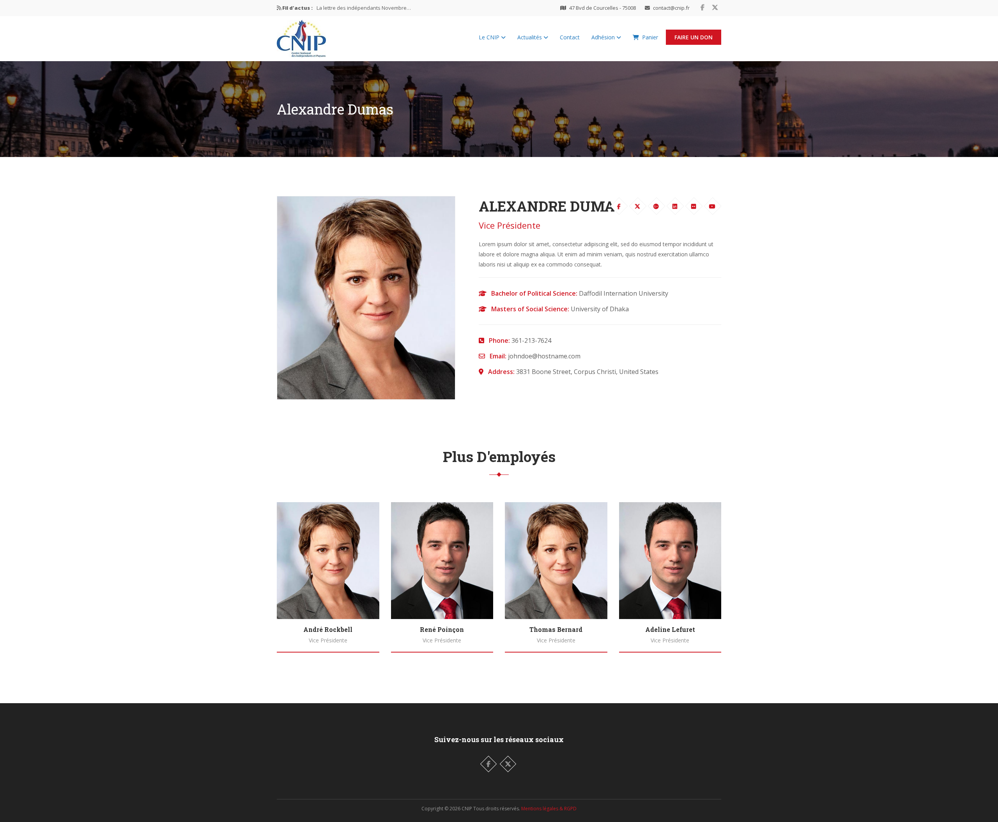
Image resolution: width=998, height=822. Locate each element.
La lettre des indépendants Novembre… (364, 7)
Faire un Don (693, 37)
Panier (650, 37)
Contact (570, 37)
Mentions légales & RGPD (549, 808)
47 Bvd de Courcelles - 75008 (602, 7)
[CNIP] (301, 36)
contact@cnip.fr (671, 7)
